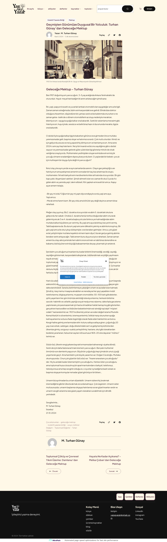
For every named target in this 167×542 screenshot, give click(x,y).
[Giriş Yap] (136, 9)
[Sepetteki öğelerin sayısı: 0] (140, 8)
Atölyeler (150, 497)
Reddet (83, 277)
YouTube (139, 519)
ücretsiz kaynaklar (94, 523)
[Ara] (127, 8)
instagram (139, 515)
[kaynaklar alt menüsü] (80, 8)
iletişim (149, 9)
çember (89, 519)
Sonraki (112, 471)
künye (88, 511)
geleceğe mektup (68, 422)
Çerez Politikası (78, 282)
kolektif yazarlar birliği (57, 425)
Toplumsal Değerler (62, 428)
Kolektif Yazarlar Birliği (56, 20)
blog (88, 526)
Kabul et (67, 277)
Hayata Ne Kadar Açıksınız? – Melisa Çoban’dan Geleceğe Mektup (105, 460)
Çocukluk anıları (52, 422)
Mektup (72, 20)
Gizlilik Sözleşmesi (87, 282)
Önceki (55, 471)
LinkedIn (139, 511)
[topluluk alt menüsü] (92, 8)
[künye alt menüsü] (43, 8)
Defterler (139, 497)
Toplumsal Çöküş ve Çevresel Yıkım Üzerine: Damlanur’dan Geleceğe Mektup (62, 460)
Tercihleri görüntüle (99, 277)
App (120, 497)
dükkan (89, 515)
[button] (106, 261)
